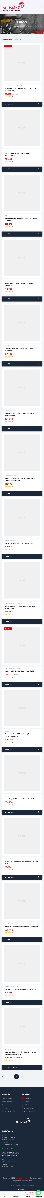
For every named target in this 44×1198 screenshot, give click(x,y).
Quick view (22, 63)
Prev (4, 1076)
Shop (23, 26)
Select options (11, 1067)
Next (29, 1076)
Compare (26, 63)
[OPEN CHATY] (38, 1192)
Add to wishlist (18, 63)
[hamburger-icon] (40, 6)
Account (16, 1196)
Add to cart (10, 104)
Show (17, 39)
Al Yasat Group (21, 1178)
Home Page (15, 26)
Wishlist (38, 1196)
